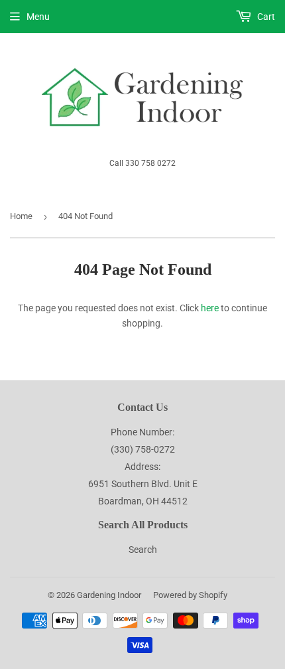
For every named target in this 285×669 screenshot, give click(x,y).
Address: (142, 466)
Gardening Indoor (109, 595)
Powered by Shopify (190, 595)
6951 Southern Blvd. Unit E (143, 484)
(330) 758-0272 (143, 449)
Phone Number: (142, 432)
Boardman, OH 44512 (143, 501)
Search (143, 549)
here (210, 308)
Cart (265, 16)
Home (21, 216)
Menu (38, 16)
